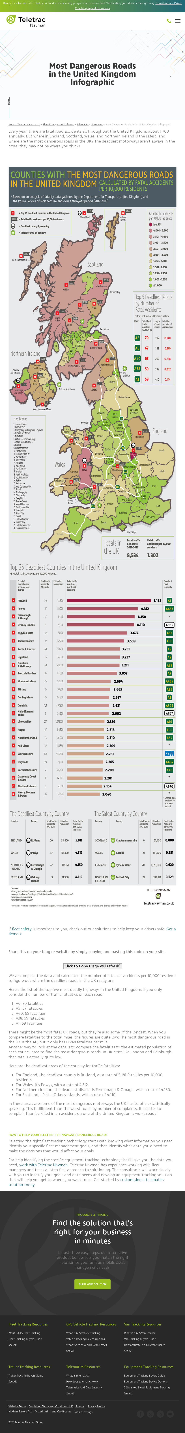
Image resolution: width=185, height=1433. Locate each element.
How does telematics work (82, 1382)
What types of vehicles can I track (86, 1345)
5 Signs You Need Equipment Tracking (147, 1388)
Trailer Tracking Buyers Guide (25, 1376)
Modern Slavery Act (20, 1412)
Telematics (83, 124)
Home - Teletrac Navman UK (24, 124)
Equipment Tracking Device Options (145, 1382)
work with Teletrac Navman (43, 1165)
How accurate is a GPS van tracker (144, 1345)
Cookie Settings (83, 1412)
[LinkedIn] (160, 1414)
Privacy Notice (96, 1406)
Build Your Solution (92, 1284)
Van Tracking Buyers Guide (140, 1339)
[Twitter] (150, 1414)
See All (12, 1345)
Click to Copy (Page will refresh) (93, 966)
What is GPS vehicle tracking (83, 1333)
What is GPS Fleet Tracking (24, 1333)
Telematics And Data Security (84, 1388)
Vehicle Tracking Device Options (85, 1339)
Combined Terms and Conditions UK (51, 1406)
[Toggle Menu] (177, 21)
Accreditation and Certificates (53, 1412)
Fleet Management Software (58, 124)
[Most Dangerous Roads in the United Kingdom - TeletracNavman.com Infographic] (92, 538)
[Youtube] (170, 1414)
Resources (97, 124)
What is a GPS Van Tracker (139, 1333)
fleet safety (22, 929)
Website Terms (17, 1406)
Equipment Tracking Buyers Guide (144, 1376)
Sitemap (80, 1406)
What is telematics (77, 1376)
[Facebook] (140, 1414)
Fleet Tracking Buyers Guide (25, 1339)
